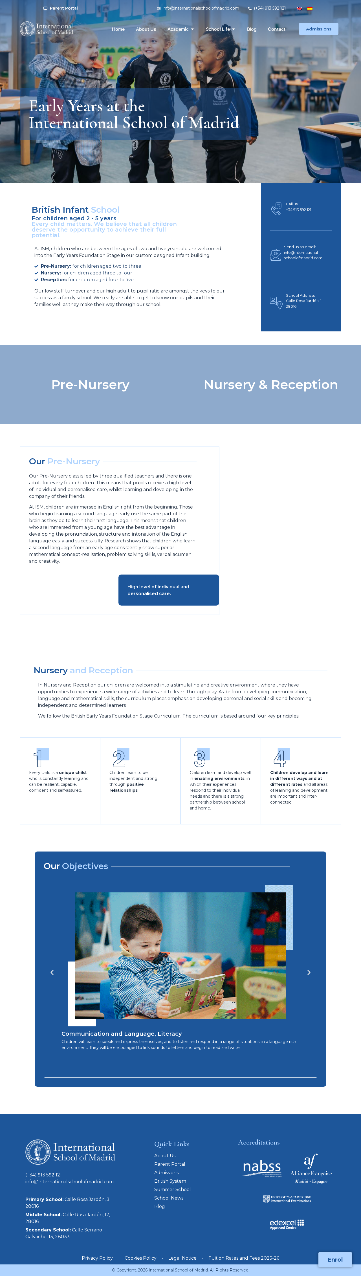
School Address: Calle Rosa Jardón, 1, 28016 (304, 301)
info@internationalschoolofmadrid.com (69, 1181)
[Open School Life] (233, 29)
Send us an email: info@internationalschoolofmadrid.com (303, 252)
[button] (52, 972)
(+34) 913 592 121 (43, 1175)
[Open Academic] (192, 29)
